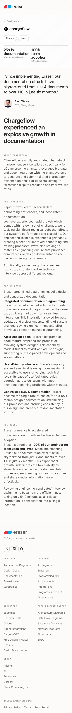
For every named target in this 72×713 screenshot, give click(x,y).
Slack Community (16, 687)
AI (5, 671)
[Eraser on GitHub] (21, 549)
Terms (27, 707)
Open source (45, 597)
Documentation (13, 575)
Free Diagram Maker (16, 639)
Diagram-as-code (50, 592)
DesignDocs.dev (15, 650)
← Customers (11, 21)
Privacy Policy (12, 707)
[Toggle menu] (64, 7)
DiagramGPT (11, 634)
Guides (8, 623)
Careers (8, 681)
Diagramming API (48, 575)
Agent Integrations (15, 628)
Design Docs (11, 570)
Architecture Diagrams (17, 565)
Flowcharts (44, 634)
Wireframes (10, 586)
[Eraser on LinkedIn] (14, 549)
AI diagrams (45, 565)
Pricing (8, 665)
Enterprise (10, 676)
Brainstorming (12, 581)
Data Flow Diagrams (50, 618)
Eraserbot (43, 570)
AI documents (46, 581)
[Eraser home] (14, 7)
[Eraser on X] (7, 549)
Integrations (45, 586)
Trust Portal (42, 707)
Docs (8, 645)
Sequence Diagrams (50, 623)
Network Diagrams (49, 628)
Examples (9, 612)
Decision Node (12, 618)
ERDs (41, 639)
